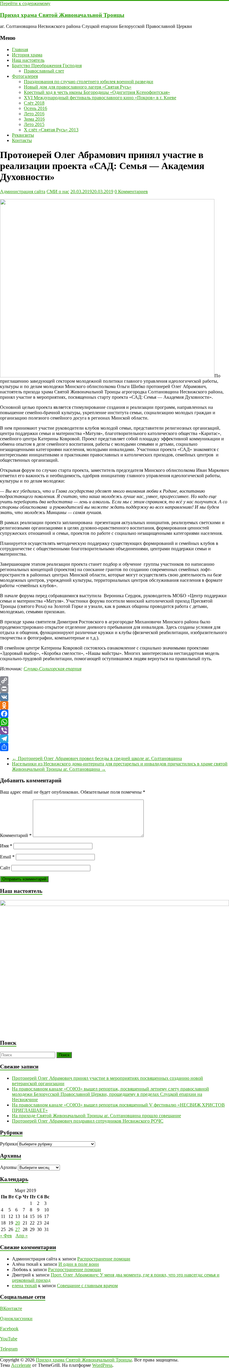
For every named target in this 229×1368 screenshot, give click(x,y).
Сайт (5, 867)
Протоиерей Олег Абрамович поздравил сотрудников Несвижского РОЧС (87, 1120)
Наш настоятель (28, 60)
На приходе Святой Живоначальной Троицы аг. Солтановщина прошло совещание (96, 1115)
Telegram (9, 1348)
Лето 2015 (34, 124)
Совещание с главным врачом (87, 1285)
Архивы (8, 1167)
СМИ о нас (58, 191)
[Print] (114, 689)
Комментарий (16, 835)
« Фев (6, 1235)
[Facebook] (114, 714)
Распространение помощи (103, 1258)
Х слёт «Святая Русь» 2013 (51, 129)
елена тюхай (24, 1285)
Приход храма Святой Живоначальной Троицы (62, 15)
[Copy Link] (114, 680)
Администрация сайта (22, 191)
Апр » (22, 1235)
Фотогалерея (25, 76)
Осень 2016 (35, 108)
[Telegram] (114, 739)
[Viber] (114, 730)
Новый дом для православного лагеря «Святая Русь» (77, 86)
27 (17, 1229)
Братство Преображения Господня (47, 65)
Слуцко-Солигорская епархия (52, 668)
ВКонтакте (11, 1308)
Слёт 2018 (34, 102)
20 (17, 1222)
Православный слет (44, 70)
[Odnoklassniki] (114, 705)
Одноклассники (16, 1318)
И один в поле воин (78, 1264)
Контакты (22, 140)
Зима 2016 (34, 119)
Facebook (9, 1328)
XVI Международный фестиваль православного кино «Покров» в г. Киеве (100, 97)
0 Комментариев (131, 191)
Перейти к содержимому (25, 3)
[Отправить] (114, 747)
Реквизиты (23, 135)
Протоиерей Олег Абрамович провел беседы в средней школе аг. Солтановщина (97, 758)
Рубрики (9, 1143)
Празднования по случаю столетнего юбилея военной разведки (88, 81)
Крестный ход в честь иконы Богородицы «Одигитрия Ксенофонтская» (97, 92)
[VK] (114, 697)
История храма (27, 54)
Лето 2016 (34, 113)
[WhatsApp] (114, 722)
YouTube (8, 1338)
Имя (6, 845)
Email (7, 856)
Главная (20, 49)
